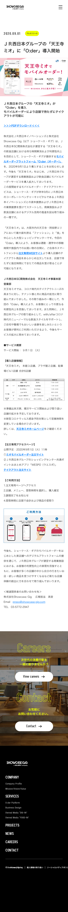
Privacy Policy (17, 867)
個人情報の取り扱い (35, 868)
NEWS (9, 834)
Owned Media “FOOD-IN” (17, 817)
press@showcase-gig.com (29, 602)
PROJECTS (12, 825)
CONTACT (11, 850)
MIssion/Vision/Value (15, 788)
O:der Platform (12, 802)
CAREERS (11, 842)
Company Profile (13, 783)
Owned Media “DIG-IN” (16, 812)
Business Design (13, 807)
